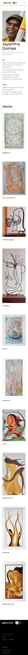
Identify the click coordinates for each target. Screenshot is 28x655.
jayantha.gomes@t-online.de (14, 91)
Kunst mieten (7, 634)
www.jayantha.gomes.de (15, 94)
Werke (4, 636)
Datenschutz (7, 650)
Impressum (6, 652)
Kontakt (5, 647)
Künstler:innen (8, 639)
